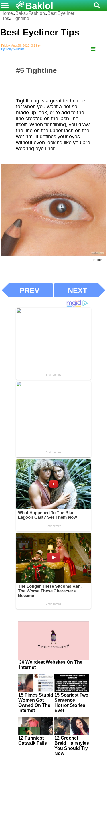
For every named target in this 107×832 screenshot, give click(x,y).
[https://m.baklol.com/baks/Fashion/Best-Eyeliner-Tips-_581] (93, 49)
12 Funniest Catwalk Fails (32, 741)
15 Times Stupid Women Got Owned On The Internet (35, 703)
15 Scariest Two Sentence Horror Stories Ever (71, 703)
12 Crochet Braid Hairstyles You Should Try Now (71, 746)
